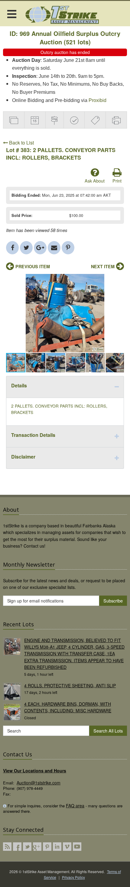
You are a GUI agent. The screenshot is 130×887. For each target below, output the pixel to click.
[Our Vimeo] (67, 846)
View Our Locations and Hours (34, 771)
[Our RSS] (7, 846)
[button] (118, 279)
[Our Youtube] (77, 846)
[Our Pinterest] (47, 846)
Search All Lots (108, 730)
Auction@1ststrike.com (38, 783)
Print (117, 180)
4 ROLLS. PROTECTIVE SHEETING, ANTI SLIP (70, 685)
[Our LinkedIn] (57, 846)
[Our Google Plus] (37, 846)
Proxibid (97, 100)
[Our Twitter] (27, 846)
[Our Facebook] (17, 846)
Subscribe (113, 600)
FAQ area (75, 806)
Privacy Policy (73, 877)
